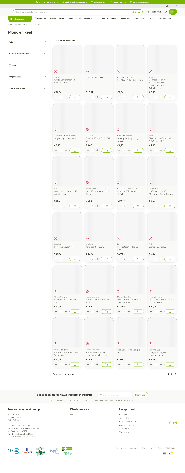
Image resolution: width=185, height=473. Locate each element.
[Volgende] (175, 374)
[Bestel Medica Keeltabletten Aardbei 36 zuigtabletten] (138, 311)
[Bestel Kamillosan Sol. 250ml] (106, 259)
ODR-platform (171, 448)
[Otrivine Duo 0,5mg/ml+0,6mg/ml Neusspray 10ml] (162, 332)
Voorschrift (124, 428)
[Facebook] (170, 423)
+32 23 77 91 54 (23, 425)
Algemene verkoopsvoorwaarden (127, 448)
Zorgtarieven (125, 432)
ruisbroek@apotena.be (29, 428)
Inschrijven (140, 395)
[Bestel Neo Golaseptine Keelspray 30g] (138, 364)
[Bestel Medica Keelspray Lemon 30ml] (74, 311)
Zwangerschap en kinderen (24, 50)
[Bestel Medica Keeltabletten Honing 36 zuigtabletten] (169, 311)
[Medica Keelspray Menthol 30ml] (99, 279)
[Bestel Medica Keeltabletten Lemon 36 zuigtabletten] (74, 364)
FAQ (72, 414)
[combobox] (71, 11)
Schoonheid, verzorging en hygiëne (24, 32)
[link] (165, 374)
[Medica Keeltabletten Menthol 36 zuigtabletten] (99, 332)
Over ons (123, 414)
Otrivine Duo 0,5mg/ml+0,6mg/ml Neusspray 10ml (157, 352)
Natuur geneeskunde (24, 65)
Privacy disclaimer (149, 448)
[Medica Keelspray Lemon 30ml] (67, 279)
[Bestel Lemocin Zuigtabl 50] (169, 259)
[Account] (166, 12)
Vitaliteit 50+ (24, 58)
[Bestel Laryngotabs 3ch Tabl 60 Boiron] (138, 259)
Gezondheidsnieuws (128, 421)
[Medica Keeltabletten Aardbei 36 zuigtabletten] (130, 279)
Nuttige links (124, 418)
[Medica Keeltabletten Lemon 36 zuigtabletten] (67, 332)
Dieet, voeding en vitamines (24, 41)
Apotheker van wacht (128, 425)
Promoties (15, 25)
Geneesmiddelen (24, 79)
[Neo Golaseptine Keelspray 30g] (130, 332)
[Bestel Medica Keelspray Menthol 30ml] (106, 311)
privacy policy (129, 400)
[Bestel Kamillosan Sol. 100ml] (74, 259)
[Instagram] (175, 423)
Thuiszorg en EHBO (24, 72)
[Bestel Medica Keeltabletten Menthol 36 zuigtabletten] (106, 364)
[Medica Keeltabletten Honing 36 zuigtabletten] (162, 279)
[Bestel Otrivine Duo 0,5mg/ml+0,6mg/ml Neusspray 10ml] (169, 364)
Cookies (161, 448)
